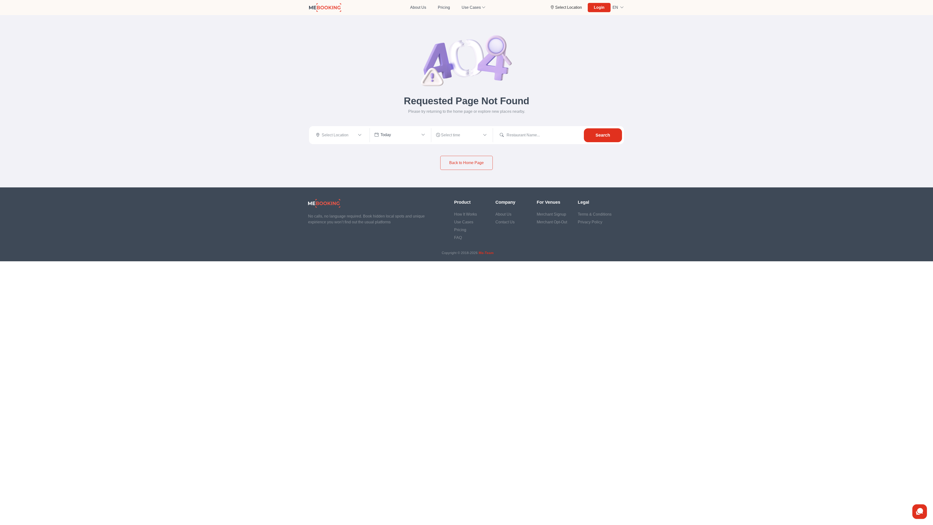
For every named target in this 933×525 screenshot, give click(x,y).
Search (603, 135)
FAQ (458, 238)
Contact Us (505, 222)
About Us (418, 7)
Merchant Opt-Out (552, 222)
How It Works (465, 214)
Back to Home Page (466, 163)
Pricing (444, 7)
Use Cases (463, 222)
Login (599, 7)
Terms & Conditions (595, 214)
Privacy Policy (590, 222)
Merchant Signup (551, 214)
